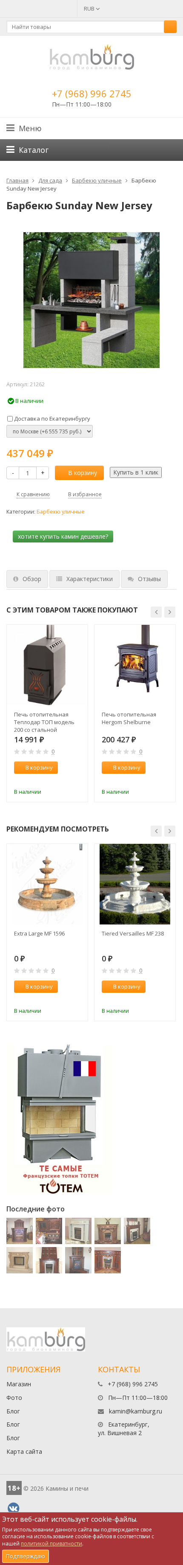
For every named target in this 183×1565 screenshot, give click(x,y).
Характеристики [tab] (89, 579)
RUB (90, 8)
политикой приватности (51, 1543)
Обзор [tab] (32, 579)
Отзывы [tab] (149, 579)
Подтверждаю (25, 1556)
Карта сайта (24, 1451)
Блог (13, 1411)
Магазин (18, 1384)
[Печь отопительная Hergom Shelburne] (134, 665)
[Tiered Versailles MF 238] (134, 884)
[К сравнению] (63, 780)
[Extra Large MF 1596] (47, 884)
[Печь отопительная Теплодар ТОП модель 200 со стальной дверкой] (47, 665)
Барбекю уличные (97, 180)
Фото (14, 1398)
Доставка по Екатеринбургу (51, 418)
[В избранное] (77, 780)
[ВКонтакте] (13, 1508)
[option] (47, 713)
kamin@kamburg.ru (135, 1411)
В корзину (82, 473)
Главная (17, 180)
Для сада (50, 180)
